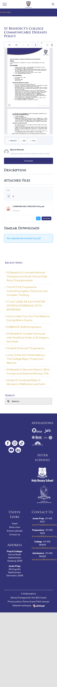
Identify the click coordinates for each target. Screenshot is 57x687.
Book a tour (14, 527)
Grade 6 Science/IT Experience (25, 348)
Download (28, 161)
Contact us (14, 534)
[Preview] (38, 218)
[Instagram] (14, 443)
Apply (15, 523)
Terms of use (29, 601)
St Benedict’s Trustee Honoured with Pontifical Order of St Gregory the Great (28, 337)
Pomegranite (23, 597)
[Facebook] (8, 443)
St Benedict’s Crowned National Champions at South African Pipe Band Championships (27, 276)
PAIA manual (42, 601)
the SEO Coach (39, 597)
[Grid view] (9, 196)
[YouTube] (11, 450)
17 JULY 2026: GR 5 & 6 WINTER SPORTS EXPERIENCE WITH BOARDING (26, 305)
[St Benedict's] (28, 4)
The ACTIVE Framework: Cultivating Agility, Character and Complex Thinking (27, 291)
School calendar (15, 530)
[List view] (13, 196)
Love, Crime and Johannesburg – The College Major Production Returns (26, 358)
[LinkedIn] (18, 450)
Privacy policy (14, 601)
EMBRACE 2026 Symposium (24, 327)
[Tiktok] (21, 443)
